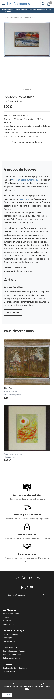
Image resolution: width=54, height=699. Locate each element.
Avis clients (7, 617)
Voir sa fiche (13, 312)
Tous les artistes (9, 641)
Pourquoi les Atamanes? (11, 614)
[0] (48, 4)
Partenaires (7, 621)
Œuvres (18, 17)
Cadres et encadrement (11, 658)
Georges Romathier (19, 97)
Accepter (7, 695)
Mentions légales (9, 671)
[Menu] (3, 4)
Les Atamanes (9, 17)
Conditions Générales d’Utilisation (15, 668)
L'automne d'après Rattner (13, 454)
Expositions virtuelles (10, 634)
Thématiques (7, 638)
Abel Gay (8, 388)
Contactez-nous (8, 624)
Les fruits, (25, 199)
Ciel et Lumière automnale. (24, 180)
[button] (27, 56)
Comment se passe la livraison (14, 651)
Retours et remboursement (12, 654)
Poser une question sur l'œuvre (27, 142)
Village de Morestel (10, 392)
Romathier (18, 287)
